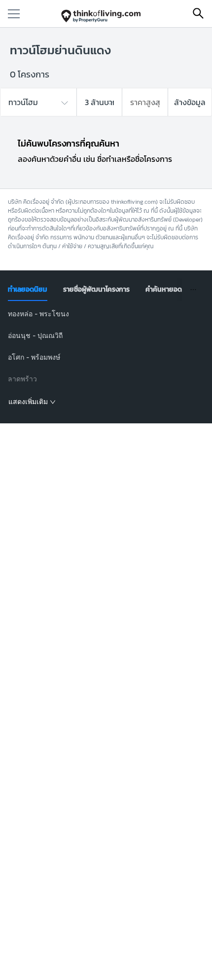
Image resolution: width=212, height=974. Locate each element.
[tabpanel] (106, 358)
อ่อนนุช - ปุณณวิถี (35, 335)
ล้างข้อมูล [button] (190, 102)
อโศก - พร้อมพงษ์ (34, 357)
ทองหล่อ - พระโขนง (38, 313)
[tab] (27, 289)
